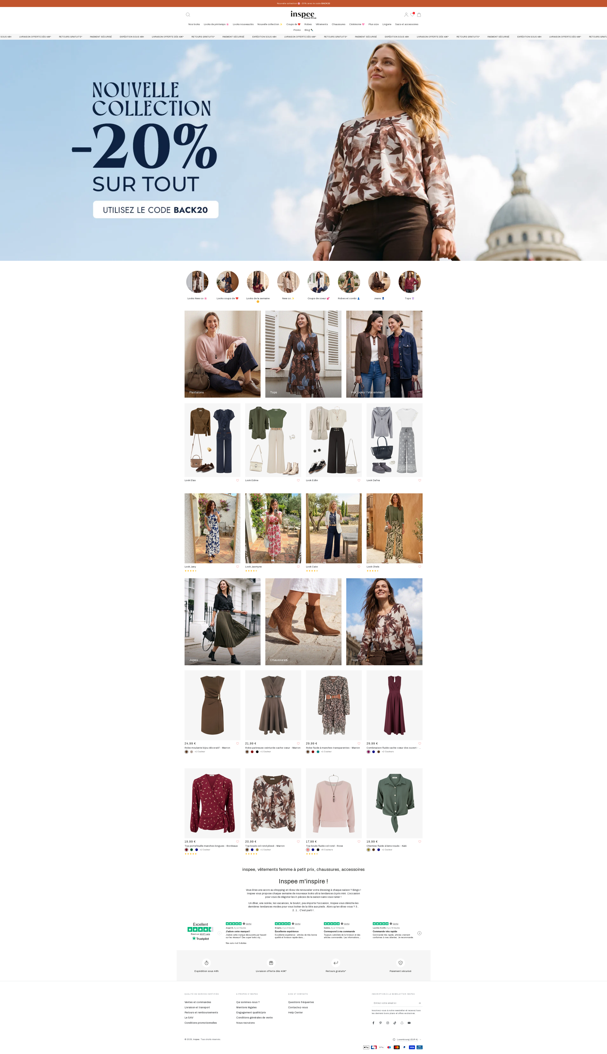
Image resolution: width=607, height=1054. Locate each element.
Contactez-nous (298, 1007)
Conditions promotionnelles (201, 1022)
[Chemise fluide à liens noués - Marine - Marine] (379, 850)
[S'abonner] (421, 1003)
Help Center (295, 1012)
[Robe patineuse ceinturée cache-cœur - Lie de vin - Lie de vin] (252, 752)
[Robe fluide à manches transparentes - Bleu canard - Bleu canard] (318, 752)
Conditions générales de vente (254, 1017)
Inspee (196, 1039)
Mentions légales (246, 1007)
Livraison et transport (197, 1007)
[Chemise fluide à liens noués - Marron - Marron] (373, 850)
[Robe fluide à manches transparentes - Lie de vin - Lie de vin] (313, 752)
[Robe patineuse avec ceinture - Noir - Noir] (257, 752)
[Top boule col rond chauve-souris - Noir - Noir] (318, 850)
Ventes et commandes (198, 1002)
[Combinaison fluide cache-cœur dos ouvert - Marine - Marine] (373, 752)
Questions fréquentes (301, 1002)
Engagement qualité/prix (251, 1012)
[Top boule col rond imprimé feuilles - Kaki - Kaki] (257, 850)
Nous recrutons (245, 1022)
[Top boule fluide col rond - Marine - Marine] (313, 850)
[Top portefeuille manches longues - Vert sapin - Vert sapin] (191, 850)
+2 (388, 751)
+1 (200, 751)
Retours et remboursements (201, 1012)
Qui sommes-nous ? (248, 1002)
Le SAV (189, 1017)
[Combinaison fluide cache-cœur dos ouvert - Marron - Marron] (379, 752)
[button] (188, 14)
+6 (327, 850)
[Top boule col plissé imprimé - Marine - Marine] (252, 850)
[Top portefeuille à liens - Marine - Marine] (197, 850)
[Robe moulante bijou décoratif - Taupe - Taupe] (191, 752)
